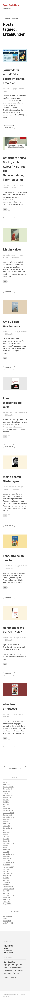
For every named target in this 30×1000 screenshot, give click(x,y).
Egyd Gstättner (11, 5)
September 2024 (8, 789)
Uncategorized (8, 923)
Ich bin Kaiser (12, 249)
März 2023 (6, 806)
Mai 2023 (6, 804)
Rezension (7, 921)
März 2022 (6, 826)
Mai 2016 (6, 837)
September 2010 (8, 854)
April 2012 (6, 850)
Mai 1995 (6, 893)
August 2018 (7, 832)
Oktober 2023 (7, 793)
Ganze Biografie (15, 769)
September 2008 (8, 863)
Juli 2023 (6, 800)
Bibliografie (15, 257)
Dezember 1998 (8, 886)
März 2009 (6, 860)
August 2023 (7, 797)
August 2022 (7, 819)
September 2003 (8, 873)
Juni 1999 (6, 884)
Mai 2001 (6, 880)
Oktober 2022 (7, 815)
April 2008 (6, 865)
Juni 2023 (6, 802)
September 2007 (8, 869)
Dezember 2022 (8, 811)
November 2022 (8, 813)
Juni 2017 (6, 834)
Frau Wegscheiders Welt (12, 403)
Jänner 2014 (7, 841)
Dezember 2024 (8, 787)
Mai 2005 (6, 871)
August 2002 (7, 876)
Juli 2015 (6, 839)
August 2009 (7, 858)
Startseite (7, 18)
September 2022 (8, 817)
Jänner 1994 (7, 897)
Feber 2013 (6, 847)
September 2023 (8, 795)
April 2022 (6, 824)
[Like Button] (5, 209)
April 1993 (6, 899)
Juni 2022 (6, 821)
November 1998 (8, 889)
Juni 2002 (6, 878)
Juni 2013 (6, 845)
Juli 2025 (6, 782)
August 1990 (7, 904)
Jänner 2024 (7, 791)
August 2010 (7, 856)
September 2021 (8, 828)
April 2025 (6, 785)
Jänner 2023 (7, 808)
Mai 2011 (6, 852)
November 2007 (8, 867)
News (5, 91)
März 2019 (6, 830)
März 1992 (6, 902)
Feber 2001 (6, 882)
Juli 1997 (6, 891)
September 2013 (8, 843)
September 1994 (8, 895)
